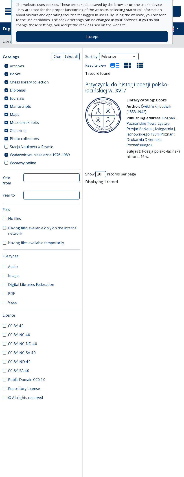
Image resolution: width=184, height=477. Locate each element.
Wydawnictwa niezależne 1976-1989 (40, 154)
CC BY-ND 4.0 (19, 361)
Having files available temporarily (36, 242)
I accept (92, 36)
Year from (7, 180)
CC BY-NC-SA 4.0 (22, 352)
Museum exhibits (24, 122)
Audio (13, 266)
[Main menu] (11, 11)
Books (15, 74)
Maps (14, 114)
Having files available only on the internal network (42, 230)
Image (13, 275)
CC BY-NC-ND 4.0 (22, 343)
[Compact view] (127, 65)
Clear (57, 56)
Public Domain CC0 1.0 (26, 379)
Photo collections (24, 138)
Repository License (24, 388)
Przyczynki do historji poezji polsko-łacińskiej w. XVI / (127, 87)
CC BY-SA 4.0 (18, 370)
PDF (11, 293)
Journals (17, 98)
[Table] (140, 65)
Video (13, 302)
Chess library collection (29, 82)
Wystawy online (23, 162)
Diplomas (18, 90)
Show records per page (110, 174)
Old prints (18, 130)
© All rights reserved (25, 397)
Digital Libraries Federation (31, 284)
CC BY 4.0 (16, 325)
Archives (17, 65)
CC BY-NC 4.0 (19, 334)
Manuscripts (20, 106)
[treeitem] (41, 66)
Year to (9, 195)
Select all (71, 56)
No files (14, 218)
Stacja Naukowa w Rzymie (31, 146)
